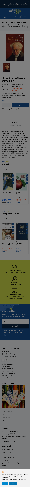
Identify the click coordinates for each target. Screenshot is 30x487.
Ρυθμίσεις (13, 483)
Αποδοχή (5, 483)
